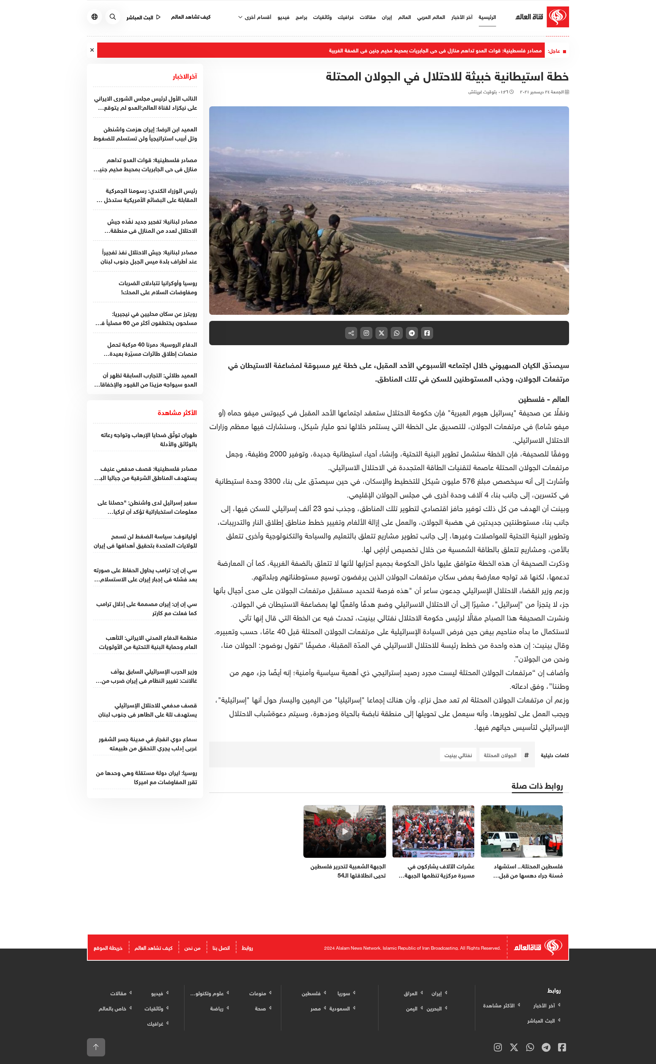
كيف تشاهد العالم (191, 16)
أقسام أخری (257, 16)
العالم (404, 16)
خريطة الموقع (108, 947)
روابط (247, 947)
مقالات (368, 16)
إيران (387, 16)
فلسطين (532, 397)
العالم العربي (431, 16)
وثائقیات (322, 16)
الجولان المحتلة (500, 754)
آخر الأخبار (462, 16)
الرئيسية (487, 16)
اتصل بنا (221, 947)
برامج (301, 16)
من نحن (192, 947)
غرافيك (346, 16)
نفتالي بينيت (458, 754)
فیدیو (284, 16)
